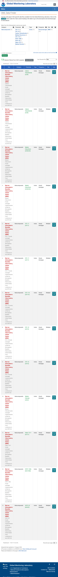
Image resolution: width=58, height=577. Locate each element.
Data (54, 71)
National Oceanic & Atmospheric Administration (19, 570)
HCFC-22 (17, 40)
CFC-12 (17, 31)
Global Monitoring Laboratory (21, 3)
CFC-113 (17, 37)
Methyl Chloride (19, 44)
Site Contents (51, 568)
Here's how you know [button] (33, 0)
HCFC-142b (18, 38)
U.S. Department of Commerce (19, 568)
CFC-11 (17, 29)
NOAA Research (15, 573)
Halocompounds (5, 29)
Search (5, 55)
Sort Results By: (41, 59)
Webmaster (52, 569)
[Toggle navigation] (55, 9)
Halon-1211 (18, 42)
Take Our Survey (50, 571)
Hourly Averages (43, 29)
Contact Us (44, 569)
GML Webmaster (23, 550)
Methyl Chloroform (20, 35)
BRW (49, 29)
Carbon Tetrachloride (21, 33)
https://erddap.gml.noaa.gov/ (30, 549)
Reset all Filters (29, 60)
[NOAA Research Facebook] (47, 564)
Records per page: (48, 63)
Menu (3, 9)
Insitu (30, 29)
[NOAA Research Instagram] (52, 564)
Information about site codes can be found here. (44, 52)
